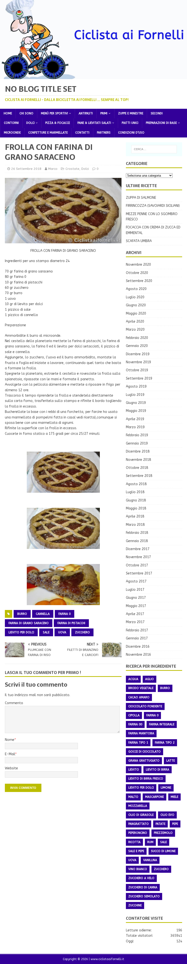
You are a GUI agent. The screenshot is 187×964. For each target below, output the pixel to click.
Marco (52, 169)
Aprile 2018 (135, 516)
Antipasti (86, 113)
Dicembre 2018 (138, 451)
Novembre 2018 (138, 460)
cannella (43, 614)
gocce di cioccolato (144, 751)
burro (22, 614)
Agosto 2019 (136, 386)
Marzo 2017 (135, 622)
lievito (133, 769)
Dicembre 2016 (138, 647)
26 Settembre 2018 (26, 169)
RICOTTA (134, 842)
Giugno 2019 (136, 403)
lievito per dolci (21, 632)
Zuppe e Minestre (130, 113)
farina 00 (135, 724)
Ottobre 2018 (137, 468)
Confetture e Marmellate (48, 132)
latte (170, 760)
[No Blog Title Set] (93, 76)
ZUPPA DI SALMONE (141, 198)
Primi (103, 113)
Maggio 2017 (136, 606)
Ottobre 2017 (137, 565)
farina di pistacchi (71, 623)
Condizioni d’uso (131, 132)
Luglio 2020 (135, 297)
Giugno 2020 (136, 305)
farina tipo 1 (138, 742)
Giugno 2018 (136, 500)
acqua (133, 679)
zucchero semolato (144, 896)
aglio (149, 679)
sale (46, 632)
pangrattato (138, 824)
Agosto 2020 (136, 289)
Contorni (11, 123)
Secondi (157, 113)
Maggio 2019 (136, 411)
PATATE (160, 824)
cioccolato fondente (145, 706)
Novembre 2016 (138, 655)
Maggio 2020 (136, 313)
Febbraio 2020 (137, 338)
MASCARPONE (154, 797)
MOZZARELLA (137, 806)
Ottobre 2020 (137, 273)
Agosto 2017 (136, 581)
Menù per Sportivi (54, 113)
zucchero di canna (142, 887)
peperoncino (137, 833)
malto (133, 797)
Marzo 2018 (135, 525)
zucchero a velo (141, 878)
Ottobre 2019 (137, 370)
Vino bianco (137, 869)
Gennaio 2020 (137, 346)
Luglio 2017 (135, 590)
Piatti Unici (130, 123)
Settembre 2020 (139, 281)
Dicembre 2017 (138, 549)
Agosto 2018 (136, 484)
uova (62, 632)
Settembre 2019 (139, 378)
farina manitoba (141, 733)
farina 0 (64, 614)
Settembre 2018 (139, 476)
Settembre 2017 (139, 573)
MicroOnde (12, 132)
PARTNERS (104, 132)
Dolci (30, 123)
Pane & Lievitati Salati (94, 123)
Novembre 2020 (138, 265)
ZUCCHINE (135, 905)
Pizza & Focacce (57, 123)
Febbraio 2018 (137, 533)
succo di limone (163, 851)
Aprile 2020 (135, 321)
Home (8, 113)
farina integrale (161, 724)
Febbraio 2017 (137, 630)
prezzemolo (163, 833)
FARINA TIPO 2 (165, 742)
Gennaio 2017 (137, 638)
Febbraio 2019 (137, 435)
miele (174, 797)
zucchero (82, 632)
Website (11, 768)
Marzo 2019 (135, 427)
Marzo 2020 (135, 329)
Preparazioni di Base (161, 123)
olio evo (167, 815)
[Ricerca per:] (154, 149)
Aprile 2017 (135, 614)
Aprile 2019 (135, 419)
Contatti (82, 132)
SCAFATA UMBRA (139, 241)
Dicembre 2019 (138, 354)
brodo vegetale (140, 688)
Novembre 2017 (138, 557)
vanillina (150, 860)
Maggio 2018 (136, 508)
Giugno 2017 (136, 598)
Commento (14, 703)
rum (150, 842)
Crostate (72, 169)
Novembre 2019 (138, 362)
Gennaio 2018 (137, 541)
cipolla (134, 715)
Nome (9, 740)
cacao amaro (139, 697)
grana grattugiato (143, 760)
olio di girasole (141, 815)
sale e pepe (136, 851)
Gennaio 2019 (137, 443)
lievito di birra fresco (145, 778)
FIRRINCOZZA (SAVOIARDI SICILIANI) (153, 206)
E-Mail (10, 754)
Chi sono (26, 113)
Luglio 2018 (135, 492)
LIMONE (166, 787)
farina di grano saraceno (29, 623)
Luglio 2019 (135, 395)
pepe (175, 824)
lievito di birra (157, 769)
